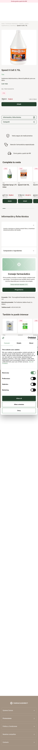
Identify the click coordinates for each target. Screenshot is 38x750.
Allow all (19, 398)
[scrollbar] (18, 208)
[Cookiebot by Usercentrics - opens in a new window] (28, 338)
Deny (19, 410)
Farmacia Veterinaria (12, 23)
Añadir (10, 201)
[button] (19, 718)
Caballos (21, 23)
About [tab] (31, 343)
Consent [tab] (7, 343)
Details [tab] (19, 343)
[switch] (33, 378)
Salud (26, 23)
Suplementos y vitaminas (8, 25)
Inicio (3, 23)
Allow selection (19, 404)
